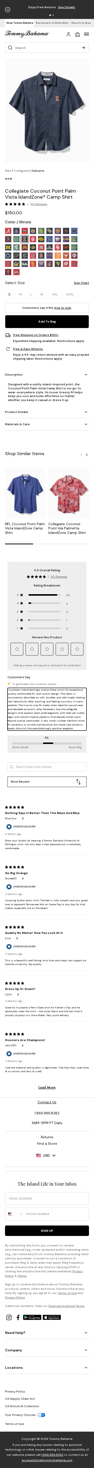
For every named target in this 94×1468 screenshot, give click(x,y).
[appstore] (52, 1317)
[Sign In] (68, 34)
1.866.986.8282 (52, 1455)
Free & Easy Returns (28, 349)
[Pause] (7, 9)
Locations (14, 1367)
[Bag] (77, 34)
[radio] (8, 231)
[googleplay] (33, 1317)
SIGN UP (47, 1231)
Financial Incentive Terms (66, 1306)
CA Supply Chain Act (20, 1399)
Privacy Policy (15, 1298)
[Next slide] (86, 454)
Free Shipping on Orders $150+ (36, 335)
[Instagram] (9, 1317)
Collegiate (21, 171)
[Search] (83, 48)
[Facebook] (18, 1317)
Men (8, 171)
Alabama (37, 171)
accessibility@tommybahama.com (47, 1460)
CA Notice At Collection (22, 1406)
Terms (22, 1276)
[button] (50, 15)
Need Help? (15, 1332)
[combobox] (14, 1214)
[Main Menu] (86, 34)
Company (13, 1350)
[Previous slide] (81, 454)
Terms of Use (67, 1293)
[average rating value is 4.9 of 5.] (16, 204)
